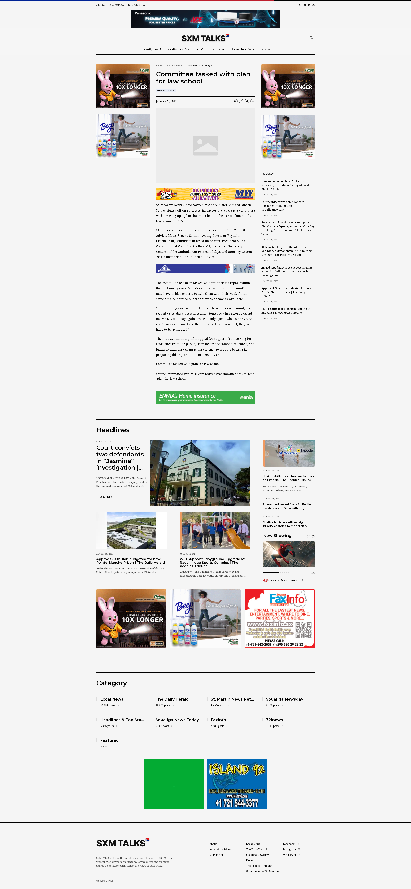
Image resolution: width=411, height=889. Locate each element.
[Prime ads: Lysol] (123, 86)
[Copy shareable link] (235, 101)
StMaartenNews (174, 65)
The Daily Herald (151, 49)
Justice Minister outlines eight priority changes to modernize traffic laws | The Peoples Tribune (287, 524)
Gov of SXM (217, 49)
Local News (253, 844)
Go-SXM (265, 49)
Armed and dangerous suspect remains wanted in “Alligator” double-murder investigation (286, 271)
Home (159, 65)
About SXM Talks (116, 5)
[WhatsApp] (313, 5)
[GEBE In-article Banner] (205, 268)
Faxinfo (199, 49)
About (213, 844)
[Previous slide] (308, 536)
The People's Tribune (259, 865)
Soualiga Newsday (178, 49)
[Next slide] (313, 536)
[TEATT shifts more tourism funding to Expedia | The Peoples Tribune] (289, 453)
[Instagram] (309, 5)
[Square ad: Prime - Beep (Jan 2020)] (174, 784)
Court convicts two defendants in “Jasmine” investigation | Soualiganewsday (282, 205)
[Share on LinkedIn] (252, 101)
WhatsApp (289, 855)
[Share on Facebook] (241, 101)
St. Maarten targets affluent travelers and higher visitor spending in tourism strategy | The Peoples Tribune (286, 250)
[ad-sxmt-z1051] (123, 136)
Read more (107, 496)
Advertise (100, 5)
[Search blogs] (300, 5)
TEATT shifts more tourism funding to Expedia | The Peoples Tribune (285, 310)
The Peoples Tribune (242, 49)
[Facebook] (305, 5)
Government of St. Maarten (263, 871)
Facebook (289, 844)
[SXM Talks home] (205, 37)
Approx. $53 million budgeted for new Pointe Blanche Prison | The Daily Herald (286, 292)
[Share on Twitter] (247, 101)
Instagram (289, 849)
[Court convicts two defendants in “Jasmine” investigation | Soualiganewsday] (200, 473)
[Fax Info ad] (237, 784)
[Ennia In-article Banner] (205, 397)
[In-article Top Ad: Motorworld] (205, 194)
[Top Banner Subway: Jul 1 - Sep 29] (205, 19)
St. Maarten (216, 855)
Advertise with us (220, 849)
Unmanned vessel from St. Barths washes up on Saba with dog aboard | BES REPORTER (286, 185)
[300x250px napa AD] (280, 618)
